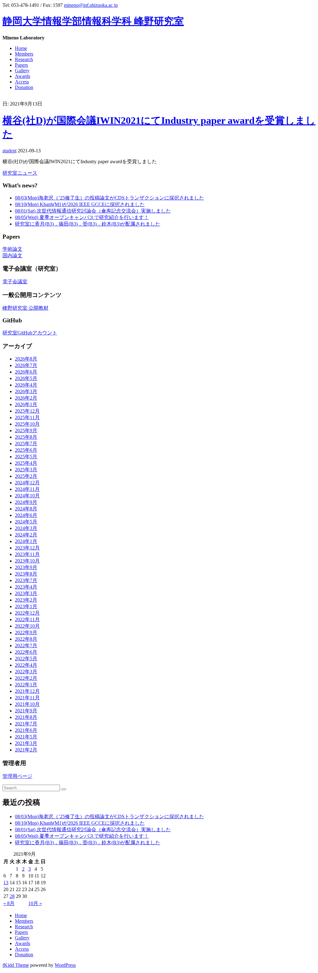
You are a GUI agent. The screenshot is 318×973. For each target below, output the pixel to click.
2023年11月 (27, 554)
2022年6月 (26, 652)
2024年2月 (26, 534)
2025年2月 (26, 476)
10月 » (35, 903)
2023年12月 (27, 547)
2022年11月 (27, 619)
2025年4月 (26, 463)
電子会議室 (14, 281)
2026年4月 (26, 385)
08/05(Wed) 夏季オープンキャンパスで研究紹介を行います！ (82, 217)
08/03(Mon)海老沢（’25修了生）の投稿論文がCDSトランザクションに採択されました (109, 197)
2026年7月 (26, 365)
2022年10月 (27, 626)
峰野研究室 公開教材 (25, 308)
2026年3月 (26, 391)
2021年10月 (27, 704)
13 (5, 882)
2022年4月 (26, 665)
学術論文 (12, 249)
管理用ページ (17, 776)
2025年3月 (26, 469)
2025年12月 (27, 411)
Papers (21, 65)
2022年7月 (26, 645)
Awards (22, 76)
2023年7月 (26, 580)
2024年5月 (26, 521)
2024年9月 (26, 502)
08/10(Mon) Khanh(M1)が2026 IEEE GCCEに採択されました (80, 204)
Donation (24, 87)
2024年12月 (27, 482)
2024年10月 (27, 495)
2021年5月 (26, 736)
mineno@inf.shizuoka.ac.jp (91, 5)
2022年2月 (26, 678)
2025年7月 (26, 443)
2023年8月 (26, 573)
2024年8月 (26, 508)
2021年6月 (26, 730)
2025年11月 (27, 417)
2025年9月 (26, 430)
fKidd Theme (15, 965)
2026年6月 (26, 371)
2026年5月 (26, 378)
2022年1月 (26, 684)
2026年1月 (26, 404)
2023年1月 (26, 606)
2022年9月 (26, 632)
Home (21, 48)
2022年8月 (26, 639)
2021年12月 (27, 691)
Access (22, 81)
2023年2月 (26, 600)
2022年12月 (27, 613)
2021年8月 (26, 717)
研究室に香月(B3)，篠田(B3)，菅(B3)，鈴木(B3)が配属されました (87, 223)
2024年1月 (26, 541)
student (9, 150)
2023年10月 (27, 560)
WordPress (65, 965)
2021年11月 (27, 697)
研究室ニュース (19, 173)
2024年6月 (26, 515)
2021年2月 (26, 749)
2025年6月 (26, 450)
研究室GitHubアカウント (29, 332)
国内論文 (12, 255)
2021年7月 (26, 723)
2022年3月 (26, 671)
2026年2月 (26, 398)
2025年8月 (26, 437)
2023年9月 (26, 567)
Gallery (22, 70)
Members (24, 53)
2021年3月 (26, 743)
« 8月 (9, 903)
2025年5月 (26, 456)
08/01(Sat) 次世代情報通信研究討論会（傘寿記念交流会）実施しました (93, 210)
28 (12, 896)
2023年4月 (26, 587)
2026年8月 (26, 358)
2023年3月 (26, 593)
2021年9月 (26, 710)
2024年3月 (26, 528)
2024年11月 (27, 489)
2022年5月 (26, 658)
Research (24, 59)
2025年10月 (27, 424)
